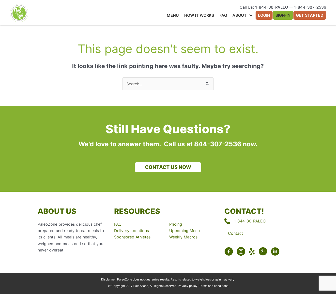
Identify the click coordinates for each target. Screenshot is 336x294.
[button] (168, 167)
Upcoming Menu (184, 230)
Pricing (175, 224)
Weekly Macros (183, 237)
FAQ (118, 224)
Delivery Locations (131, 230)
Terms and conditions (213, 286)
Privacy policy (188, 286)
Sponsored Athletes (132, 237)
